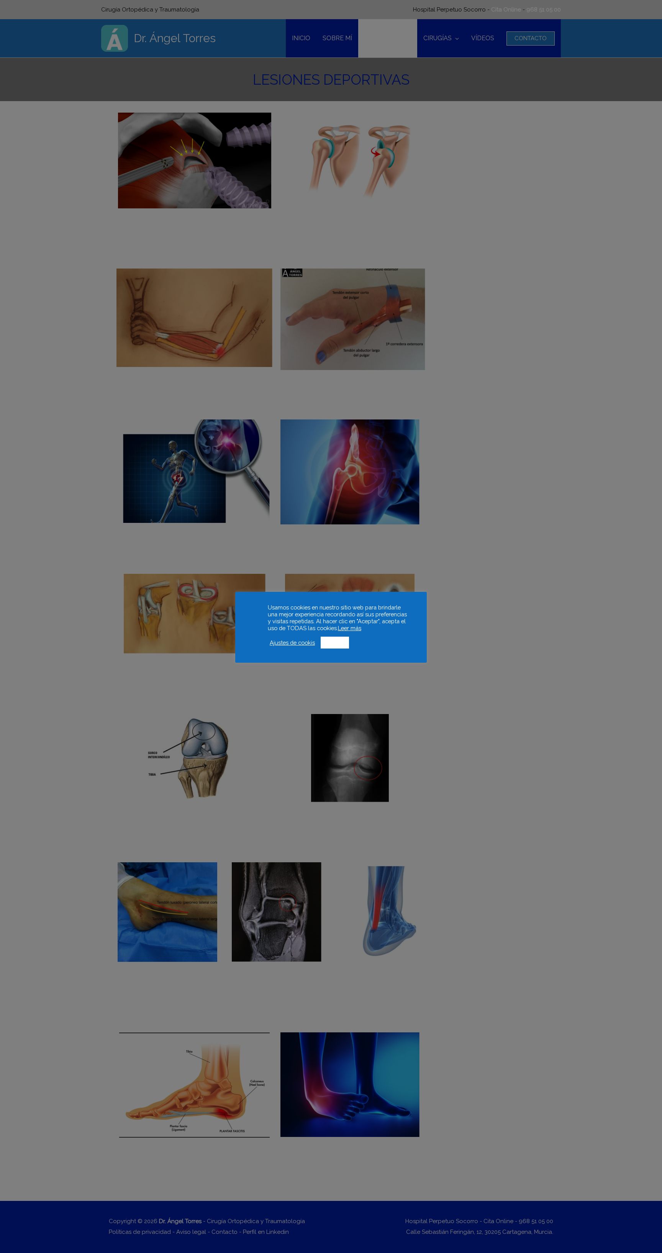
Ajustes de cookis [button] (292, 642)
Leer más (349, 628)
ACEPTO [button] (334, 642)
